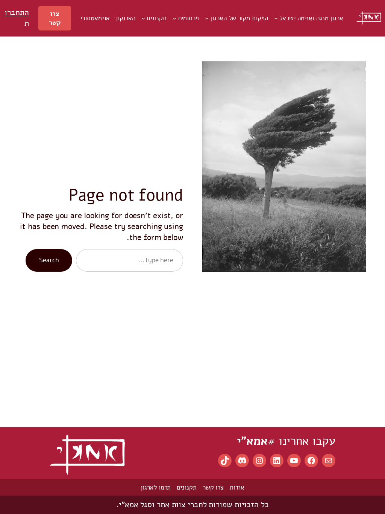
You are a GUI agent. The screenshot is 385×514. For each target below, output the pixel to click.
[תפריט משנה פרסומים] (174, 18)
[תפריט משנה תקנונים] (143, 18)
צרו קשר (55, 18)
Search (49, 260)
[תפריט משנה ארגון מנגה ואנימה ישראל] (276, 18)
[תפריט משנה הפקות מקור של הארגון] (207, 18)
